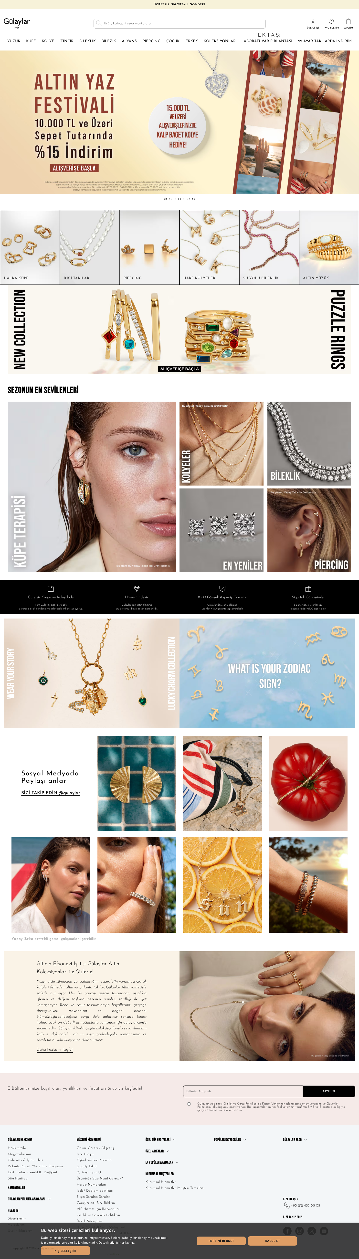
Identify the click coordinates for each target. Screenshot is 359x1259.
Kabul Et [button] (272, 1241)
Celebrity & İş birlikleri (25, 1160)
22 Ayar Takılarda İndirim (325, 41)
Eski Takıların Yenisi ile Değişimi (32, 1172)
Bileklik (87, 41)
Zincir (67, 41)
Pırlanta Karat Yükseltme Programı (35, 1166)
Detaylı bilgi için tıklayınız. (117, 1242)
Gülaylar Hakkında (20, 1139)
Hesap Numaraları (91, 1185)
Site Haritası (18, 1178)
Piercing (151, 41)
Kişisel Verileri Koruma (94, 1160)
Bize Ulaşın (85, 1154)
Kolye (48, 41)
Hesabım (13, 1210)
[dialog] (179, 1241)
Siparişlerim (17, 1218)
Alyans (129, 41)
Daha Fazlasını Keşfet (55, 1050)
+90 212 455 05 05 (305, 1206)
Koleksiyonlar (220, 41)
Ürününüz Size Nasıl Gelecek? (100, 1178)
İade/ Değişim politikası (95, 1191)
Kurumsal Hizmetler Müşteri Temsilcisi (175, 1188)
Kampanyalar (16, 1188)
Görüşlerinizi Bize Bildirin (96, 1203)
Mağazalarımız (20, 1154)
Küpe (31, 41)
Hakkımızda (17, 1148)
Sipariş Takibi (87, 1166)
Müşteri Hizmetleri (89, 1139)
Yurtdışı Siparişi (89, 1172)
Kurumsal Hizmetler (161, 1182)
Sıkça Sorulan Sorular (93, 1197)
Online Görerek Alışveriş (95, 1148)
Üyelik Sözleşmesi (90, 1221)
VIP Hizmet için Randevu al (98, 1209)
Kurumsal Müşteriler (160, 1174)
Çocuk (173, 41)
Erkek (192, 41)
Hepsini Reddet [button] (221, 1241)
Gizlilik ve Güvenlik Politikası (98, 1215)
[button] (165, 199)
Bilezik (109, 41)
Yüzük (13, 41)
